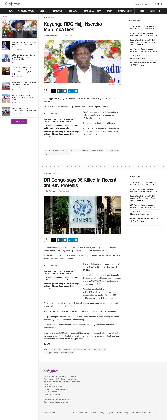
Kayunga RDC (74, 150)
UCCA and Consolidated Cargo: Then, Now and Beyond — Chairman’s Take (23, 57)
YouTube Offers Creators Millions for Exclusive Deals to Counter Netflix (24, 44)
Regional (73, 11)
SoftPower (85, 150)
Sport (109, 11)
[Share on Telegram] (75, 91)
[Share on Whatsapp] (59, 91)
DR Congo (60, 173)
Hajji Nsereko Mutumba (57, 150)
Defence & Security (92, 11)
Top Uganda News (112, 150)
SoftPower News (97, 150)
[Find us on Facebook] (155, 4)
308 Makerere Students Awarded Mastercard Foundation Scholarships (24, 84)
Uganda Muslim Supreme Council (57, 154)
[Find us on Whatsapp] (161, 4)
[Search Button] (159, 11)
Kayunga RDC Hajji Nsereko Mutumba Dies (19, 30)
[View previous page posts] (60, 142)
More (142, 11)
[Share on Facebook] (64, 91)
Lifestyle (57, 11)
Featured (52, 17)
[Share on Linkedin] (70, 91)
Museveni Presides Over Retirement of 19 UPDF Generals (24, 109)
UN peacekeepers (67, 353)
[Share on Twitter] (53, 91)
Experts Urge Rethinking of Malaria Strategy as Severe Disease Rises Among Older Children (22, 71)
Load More (19, 121)
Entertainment (125, 11)
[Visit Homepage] (12, 4)
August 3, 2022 (67, 35)
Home (45, 17)
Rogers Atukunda (52, 35)
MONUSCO (78, 349)
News (10, 11)
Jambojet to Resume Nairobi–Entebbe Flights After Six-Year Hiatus (22, 97)
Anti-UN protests (55, 349)
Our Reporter (50, 191)
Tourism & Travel (26, 11)
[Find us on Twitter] (158, 4)
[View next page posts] (64, 142)
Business (43, 11)
